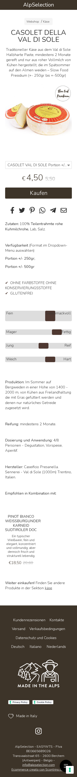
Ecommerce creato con (38, 769)
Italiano (35, 646)
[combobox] (38, 165)
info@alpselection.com (38, 765)
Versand (18, 628)
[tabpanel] (38, 117)
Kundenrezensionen (29, 620)
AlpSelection (38, 4)
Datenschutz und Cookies (36, 637)
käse (48, 588)
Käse (46, 22)
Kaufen (38, 193)
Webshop (32, 22)
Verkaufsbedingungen (47, 628)
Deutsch (17, 646)
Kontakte (56, 620)
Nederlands (56, 646)
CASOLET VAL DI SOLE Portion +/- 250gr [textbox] (39, 165)
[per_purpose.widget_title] (70, 770)
